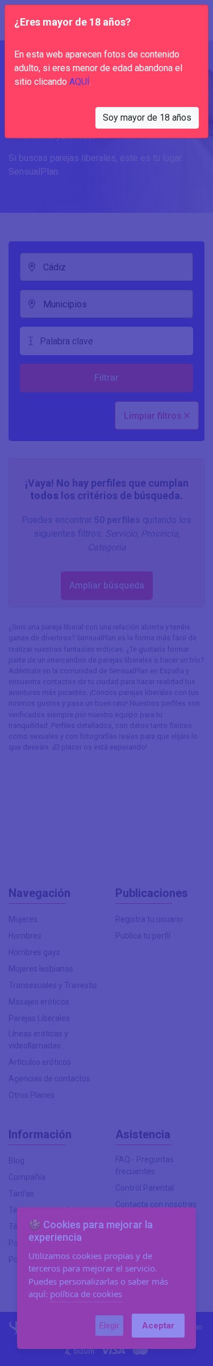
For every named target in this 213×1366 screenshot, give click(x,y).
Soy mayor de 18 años (147, 117)
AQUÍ (79, 81)
